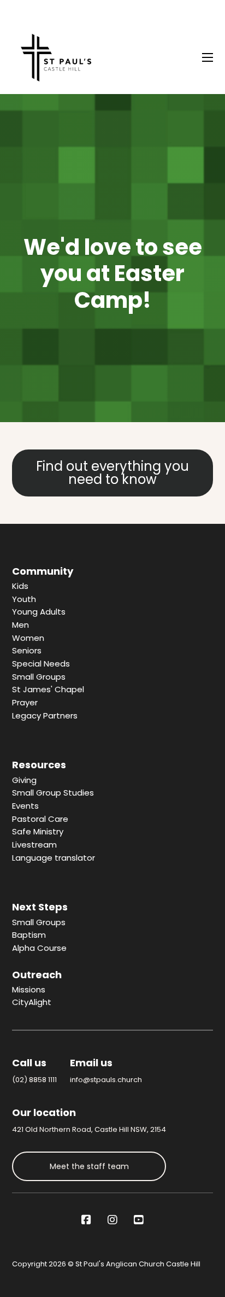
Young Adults (39, 611)
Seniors (27, 650)
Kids (20, 586)
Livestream (34, 844)
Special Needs (41, 663)
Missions (28, 989)
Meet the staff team (89, 1166)
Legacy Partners (45, 715)
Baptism (29, 934)
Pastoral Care (40, 819)
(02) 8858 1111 (34, 1079)
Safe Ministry (37, 831)
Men (20, 624)
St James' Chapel (48, 689)
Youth (24, 599)
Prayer (25, 702)
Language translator (53, 857)
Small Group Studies (53, 792)
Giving (24, 780)
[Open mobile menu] (207, 57)
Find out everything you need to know (112, 472)
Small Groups (39, 676)
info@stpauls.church (106, 1079)
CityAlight (31, 1002)
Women (28, 638)
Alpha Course (39, 948)
